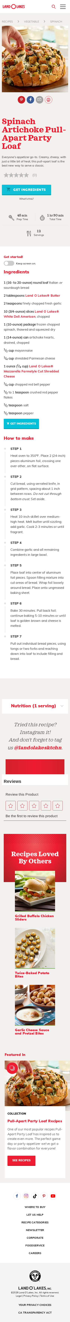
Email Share (39, 100)
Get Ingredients (29, 190)
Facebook (30, 100)
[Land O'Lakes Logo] (14, 6)
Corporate (35, 1238)
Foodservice (34, 1245)
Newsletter (35, 1230)
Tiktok (35, 1196)
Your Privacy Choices (35, 1305)
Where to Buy (35, 1207)
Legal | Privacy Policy (27, 1296)
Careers (35, 1253)
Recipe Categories (35, 1222)
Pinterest (21, 100)
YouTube (53, 1196)
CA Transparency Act (35, 1312)
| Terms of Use (46, 1296)
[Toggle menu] (63, 7)
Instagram (26, 1196)
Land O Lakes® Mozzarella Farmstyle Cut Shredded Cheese (31, 371)
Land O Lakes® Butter (42, 295)
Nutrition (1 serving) (33, 706)
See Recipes (21, 1160)
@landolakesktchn (37, 747)
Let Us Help (35, 1215)
